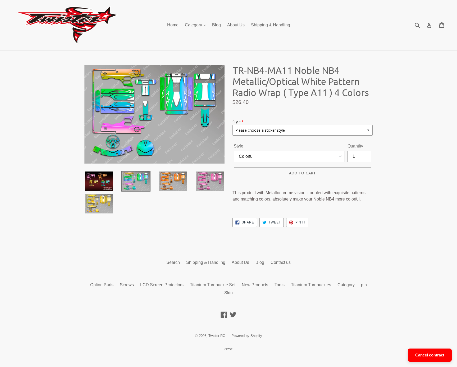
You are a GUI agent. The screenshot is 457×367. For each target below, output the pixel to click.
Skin (228, 292)
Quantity (355, 146)
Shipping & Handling (270, 25)
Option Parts (101, 285)
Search (173, 262)
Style (238, 146)
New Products (255, 285)
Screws (127, 285)
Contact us (281, 262)
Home (173, 25)
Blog (216, 25)
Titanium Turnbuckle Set (212, 285)
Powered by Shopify (246, 336)
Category (194, 25)
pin (364, 285)
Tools (280, 285)
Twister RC (216, 336)
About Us (236, 25)
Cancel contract (429, 355)
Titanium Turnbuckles (311, 285)
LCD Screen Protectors (162, 285)
